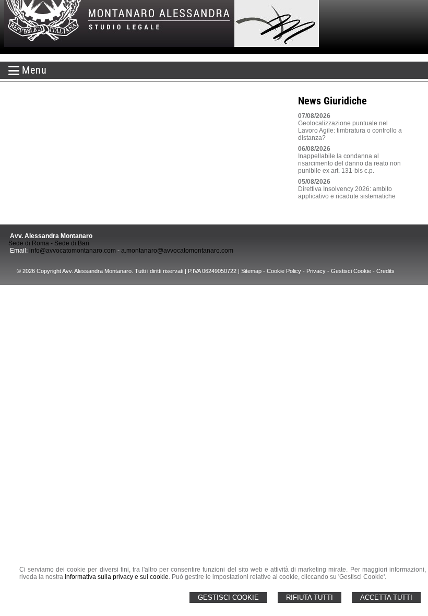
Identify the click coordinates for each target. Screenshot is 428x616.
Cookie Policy (284, 271)
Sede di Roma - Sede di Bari (48, 243)
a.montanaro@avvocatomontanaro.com (177, 250)
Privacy (316, 271)
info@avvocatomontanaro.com (72, 250)
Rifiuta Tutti (309, 597)
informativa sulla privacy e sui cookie (117, 577)
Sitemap (251, 271)
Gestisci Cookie (228, 597)
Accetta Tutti (386, 597)
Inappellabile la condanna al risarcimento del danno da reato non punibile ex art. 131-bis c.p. (349, 163)
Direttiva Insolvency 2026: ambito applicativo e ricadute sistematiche (347, 192)
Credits (385, 271)
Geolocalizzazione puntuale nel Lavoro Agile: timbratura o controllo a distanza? (350, 130)
